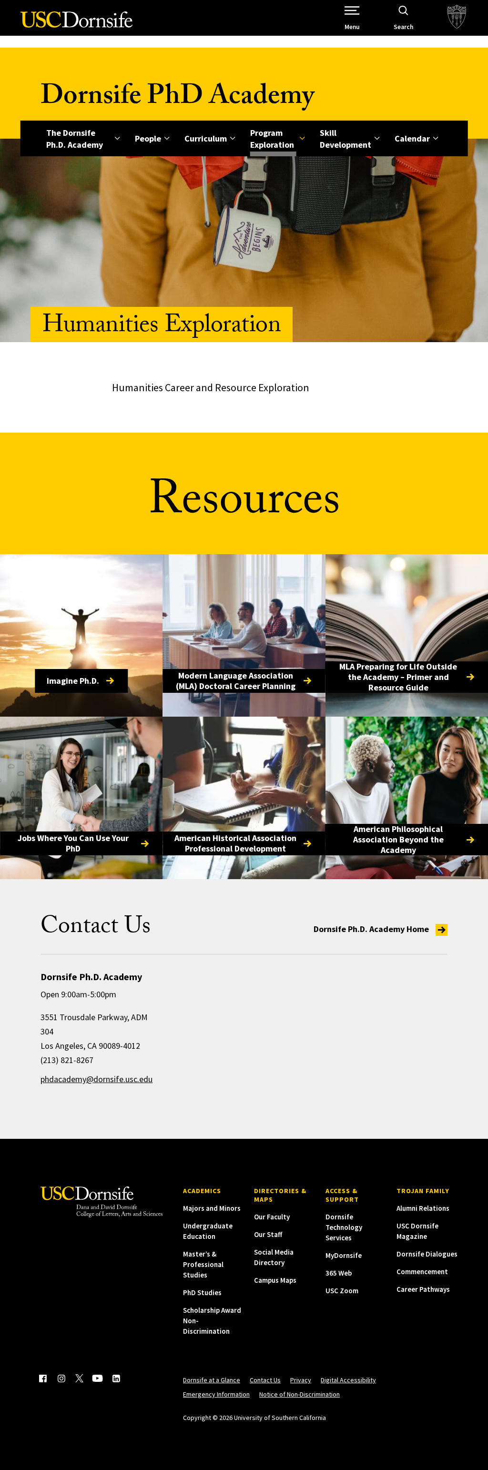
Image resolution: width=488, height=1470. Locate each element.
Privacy (300, 1380)
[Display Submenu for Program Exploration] (302, 138)
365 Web (338, 1272)
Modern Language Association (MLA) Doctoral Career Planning (235, 680)
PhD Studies (202, 1292)
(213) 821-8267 (67, 1059)
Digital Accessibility (348, 1380)
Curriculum (205, 138)
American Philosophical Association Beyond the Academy (398, 839)
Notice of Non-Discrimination (299, 1394)
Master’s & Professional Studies (203, 1264)
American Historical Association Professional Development (235, 843)
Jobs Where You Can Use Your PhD (73, 843)
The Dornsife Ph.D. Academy (74, 138)
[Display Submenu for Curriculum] (233, 138)
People (148, 138)
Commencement (422, 1271)
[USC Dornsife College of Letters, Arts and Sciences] (76, 25)
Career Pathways (423, 1289)
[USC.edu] (457, 18)
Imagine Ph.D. (73, 680)
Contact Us (265, 1380)
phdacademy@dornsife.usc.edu (96, 1079)
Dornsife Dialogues (427, 1253)
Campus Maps (275, 1280)
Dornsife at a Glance (211, 1380)
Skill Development (345, 138)
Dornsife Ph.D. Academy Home (372, 928)
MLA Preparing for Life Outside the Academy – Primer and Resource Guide (398, 677)
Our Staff (268, 1234)
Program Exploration (272, 138)
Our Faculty (272, 1216)
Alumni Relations (422, 1208)
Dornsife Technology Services (343, 1227)
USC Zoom (341, 1290)
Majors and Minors (212, 1208)
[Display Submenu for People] (167, 138)
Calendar (412, 138)
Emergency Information (216, 1394)
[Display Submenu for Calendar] (436, 138)
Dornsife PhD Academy (177, 98)
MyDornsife (343, 1255)
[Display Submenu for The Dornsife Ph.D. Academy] (117, 138)
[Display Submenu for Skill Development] (377, 138)
